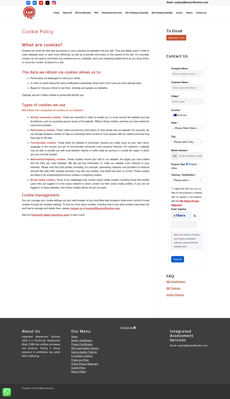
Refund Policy (78, 371)
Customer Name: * (180, 82)
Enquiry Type (178, 164)
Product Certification (82, 344)
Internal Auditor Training (84, 352)
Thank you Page (80, 360)
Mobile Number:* (180, 150)
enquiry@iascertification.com (103, 208)
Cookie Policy (78, 367)
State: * (175, 122)
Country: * (176, 110)
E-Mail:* (175, 96)
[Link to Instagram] (53, 2)
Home (74, 336)
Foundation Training (82, 356)
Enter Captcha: (179, 209)
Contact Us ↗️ (128, 327)
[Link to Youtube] (41, 2)
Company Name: (179, 68)
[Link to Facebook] (28, 2)
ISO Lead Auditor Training (85, 348)
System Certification (81, 340)
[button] (195, 216)
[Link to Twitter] (47, 2)
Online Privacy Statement (84, 363)
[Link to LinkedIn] (34, 2)
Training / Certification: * (184, 174)
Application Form (176, 37)
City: (173, 136)
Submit (177, 259)
